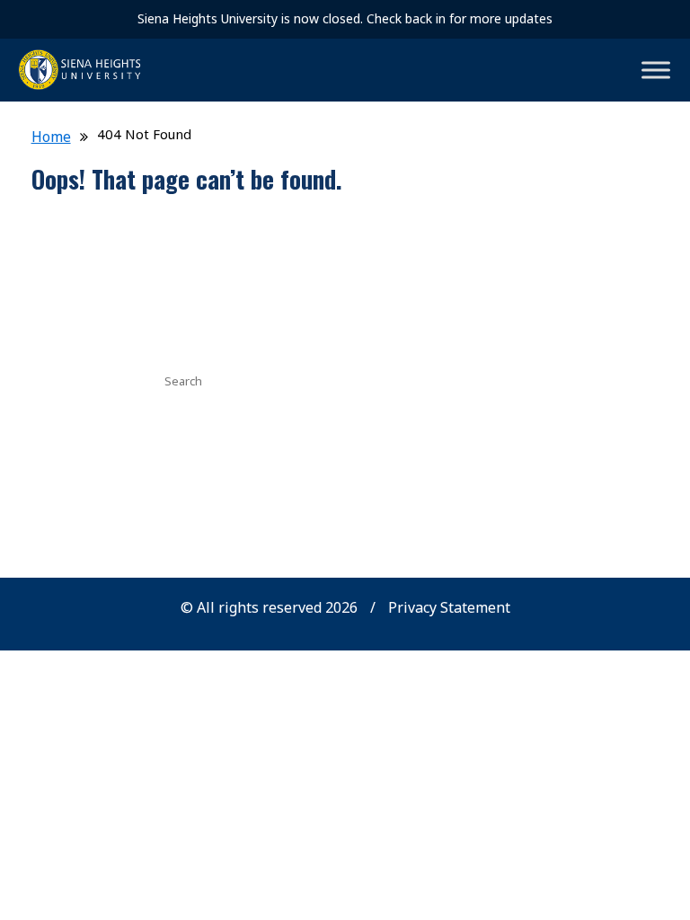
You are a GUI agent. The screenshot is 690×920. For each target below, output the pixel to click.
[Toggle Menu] (655, 69)
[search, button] (455, 379)
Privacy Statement (449, 607)
